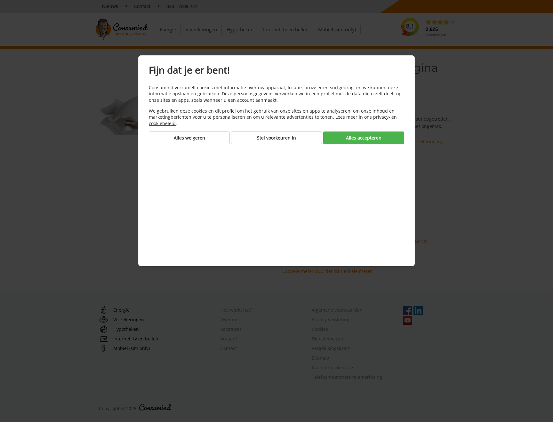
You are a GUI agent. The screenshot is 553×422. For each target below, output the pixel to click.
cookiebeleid (162, 123)
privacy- (381, 117)
